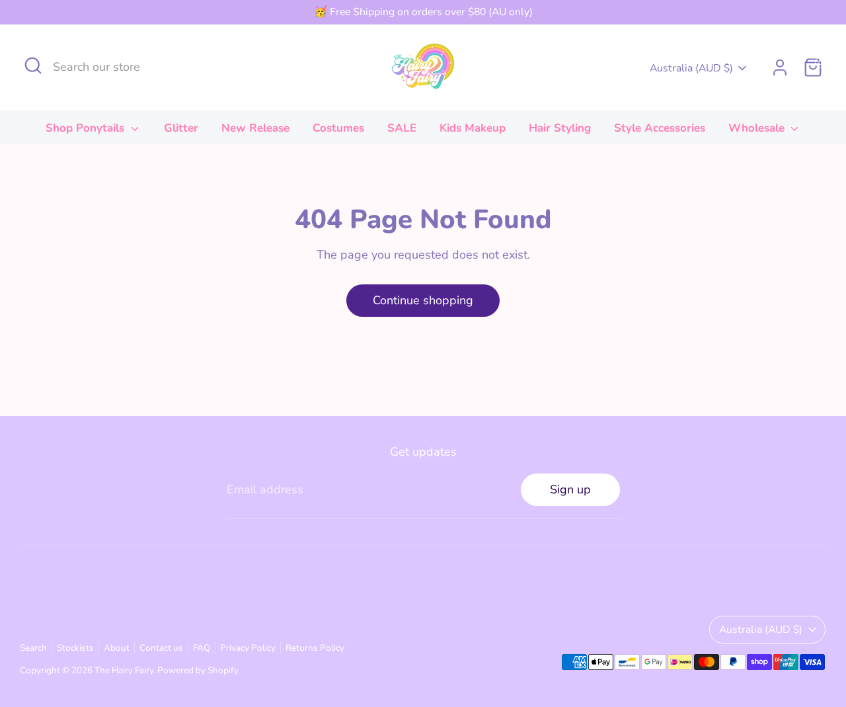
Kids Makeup (473, 128)
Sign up (570, 489)
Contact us (161, 648)
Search (33, 648)
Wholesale (758, 128)
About (117, 648)
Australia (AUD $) (691, 68)
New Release (255, 128)
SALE (401, 128)
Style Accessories (659, 128)
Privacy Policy (248, 648)
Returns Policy (315, 648)
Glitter (181, 128)
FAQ (201, 648)
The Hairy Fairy (124, 670)
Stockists (75, 648)
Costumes (338, 128)
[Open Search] (33, 65)
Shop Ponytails (87, 128)
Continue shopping (423, 300)
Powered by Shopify (198, 670)
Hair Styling (560, 128)
